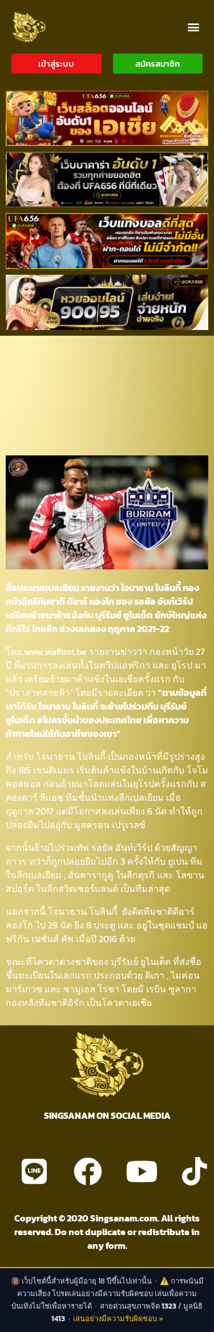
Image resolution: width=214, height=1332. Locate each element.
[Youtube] (141, 1171)
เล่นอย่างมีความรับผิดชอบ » (118, 1318)
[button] (193, 26)
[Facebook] (87, 1171)
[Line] (34, 1171)
